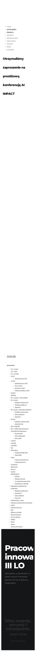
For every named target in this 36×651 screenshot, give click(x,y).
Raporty (10, 44)
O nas (9, 26)
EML (12, 448)
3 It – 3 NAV (14, 371)
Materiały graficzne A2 (21, 412)
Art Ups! (13, 419)
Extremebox (14, 450)
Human (13, 469)
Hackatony (14, 464)
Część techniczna (20, 462)
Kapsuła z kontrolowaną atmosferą (21, 503)
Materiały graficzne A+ (21, 402)
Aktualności (11, 29)
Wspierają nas (12, 38)
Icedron (13, 472)
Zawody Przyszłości (16, 526)
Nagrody (10, 35)
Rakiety (13, 519)
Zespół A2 (18, 417)
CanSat (13, 440)
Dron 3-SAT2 (18, 386)
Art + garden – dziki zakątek (19, 398)
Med (12, 510)
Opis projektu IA (19, 495)
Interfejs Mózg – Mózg (17, 500)
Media (9, 47)
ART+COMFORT (15, 426)
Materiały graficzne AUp (22, 421)
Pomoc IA (17, 498)
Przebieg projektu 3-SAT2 (22, 390)
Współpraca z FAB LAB (21, 483)
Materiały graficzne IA (21, 491)
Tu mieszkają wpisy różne (22, 481)
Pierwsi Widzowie (16, 515)
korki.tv (13, 505)
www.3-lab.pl (18, 634)
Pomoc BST (18, 438)
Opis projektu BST (20, 436)
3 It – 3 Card (14, 369)
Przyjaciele (11, 41)
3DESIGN (13, 395)
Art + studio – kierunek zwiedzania (21, 409)
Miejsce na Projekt (16, 512)
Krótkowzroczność (16, 507)
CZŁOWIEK (14, 445)
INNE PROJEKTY (15, 474)
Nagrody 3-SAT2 (20, 388)
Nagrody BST (19, 433)
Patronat (10, 49)
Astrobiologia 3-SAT (21, 378)
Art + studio (14, 400)
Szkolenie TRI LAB (20, 479)
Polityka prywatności (18, 641)
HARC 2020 (14, 467)
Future (12, 457)
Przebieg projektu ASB (21, 452)
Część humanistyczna (21, 460)
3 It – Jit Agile (15, 374)
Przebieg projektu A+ (21, 405)
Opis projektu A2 (19, 414)
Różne (12, 522)
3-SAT (12, 376)
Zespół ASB (18, 455)
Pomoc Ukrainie (15, 517)
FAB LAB (17, 476)
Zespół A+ (18, 407)
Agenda (11, 356)
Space (13, 524)
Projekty (10, 32)
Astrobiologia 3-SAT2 (21, 383)
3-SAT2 (13, 381)
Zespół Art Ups (19, 424)
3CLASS (13, 393)
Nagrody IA (18, 493)
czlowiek (13, 443)
